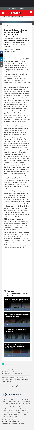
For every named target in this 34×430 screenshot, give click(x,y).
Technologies (5, 379)
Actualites (7, 25)
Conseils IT (12, 385)
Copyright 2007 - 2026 (8, 422)
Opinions (19, 385)
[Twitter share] (1, 55)
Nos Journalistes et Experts (21, 379)
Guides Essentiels (6, 386)
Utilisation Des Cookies (7, 373)
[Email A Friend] (1, 65)
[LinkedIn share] (1, 59)
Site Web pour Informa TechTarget (10, 377)
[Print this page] (1, 62)
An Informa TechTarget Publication (16, 8)
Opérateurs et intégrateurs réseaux (16, 16)
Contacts (18, 371)
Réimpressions (18, 373)
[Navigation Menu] (3, 13)
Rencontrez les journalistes (8, 371)
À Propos (4, 369)
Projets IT (14, 386)
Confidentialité (6, 423)
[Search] (31, 13)
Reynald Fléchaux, (9, 49)
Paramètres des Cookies (18, 423)
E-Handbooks (5, 385)
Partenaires (22, 377)
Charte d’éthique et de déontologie (16, 369)
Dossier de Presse (6, 381)
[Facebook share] (1, 52)
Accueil (3, 16)
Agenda (11, 379)
